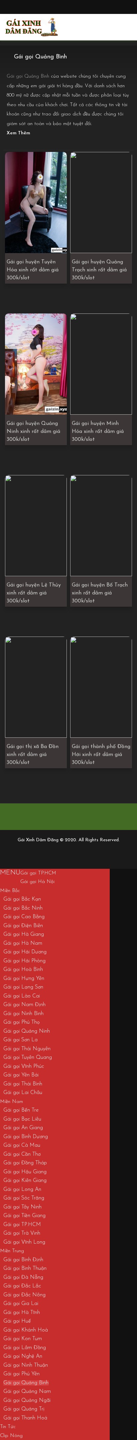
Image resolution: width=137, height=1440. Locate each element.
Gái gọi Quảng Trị (24, 1409)
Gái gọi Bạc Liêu (22, 1119)
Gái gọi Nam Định (24, 1004)
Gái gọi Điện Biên (23, 925)
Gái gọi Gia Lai (20, 1303)
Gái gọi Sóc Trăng (23, 1198)
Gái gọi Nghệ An (22, 1356)
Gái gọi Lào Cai (21, 996)
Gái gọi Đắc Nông (24, 1295)
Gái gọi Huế (17, 1321)
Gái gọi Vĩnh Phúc (23, 1066)
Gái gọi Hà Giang (23, 934)
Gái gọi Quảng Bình (26, 1383)
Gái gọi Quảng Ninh (26, 1031)
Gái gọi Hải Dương (25, 952)
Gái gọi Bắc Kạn (22, 899)
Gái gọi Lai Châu (22, 1092)
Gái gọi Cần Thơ (22, 1154)
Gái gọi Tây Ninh (22, 1207)
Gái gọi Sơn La (20, 1040)
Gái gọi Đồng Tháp (25, 1163)
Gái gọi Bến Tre (21, 1110)
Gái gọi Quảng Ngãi (27, 1400)
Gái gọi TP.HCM (38, 873)
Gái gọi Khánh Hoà (25, 1330)
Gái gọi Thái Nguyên (27, 1049)
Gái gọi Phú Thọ (21, 1022)
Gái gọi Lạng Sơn (23, 987)
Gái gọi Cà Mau (21, 1145)
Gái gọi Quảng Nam (27, 1391)
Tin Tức (8, 1426)
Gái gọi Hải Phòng (24, 961)
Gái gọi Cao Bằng (24, 917)
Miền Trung (12, 1251)
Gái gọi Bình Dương (25, 1136)
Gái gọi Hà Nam (22, 943)
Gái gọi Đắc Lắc (22, 1286)
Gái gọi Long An (22, 1189)
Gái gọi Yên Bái (21, 1075)
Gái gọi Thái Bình (22, 1084)
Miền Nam (11, 1101)
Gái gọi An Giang (23, 1128)
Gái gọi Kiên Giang (25, 1180)
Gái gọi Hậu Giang (25, 1172)
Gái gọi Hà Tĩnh (21, 1312)
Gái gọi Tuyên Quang (27, 1057)
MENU (10, 872)
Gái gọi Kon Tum (22, 1338)
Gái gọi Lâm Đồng (24, 1347)
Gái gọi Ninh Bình (23, 1013)
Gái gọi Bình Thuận (25, 1268)
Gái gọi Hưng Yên (23, 978)
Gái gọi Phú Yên (21, 1374)
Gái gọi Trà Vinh (21, 1233)
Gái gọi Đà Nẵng (23, 1277)
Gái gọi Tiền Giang (24, 1215)
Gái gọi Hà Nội (37, 881)
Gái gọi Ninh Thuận (25, 1365)
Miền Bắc (10, 890)
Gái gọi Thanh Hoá (25, 1418)
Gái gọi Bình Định (23, 1260)
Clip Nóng (11, 1435)
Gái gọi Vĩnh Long (24, 1242)
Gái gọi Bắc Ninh (23, 908)
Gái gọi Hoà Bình (23, 969)
